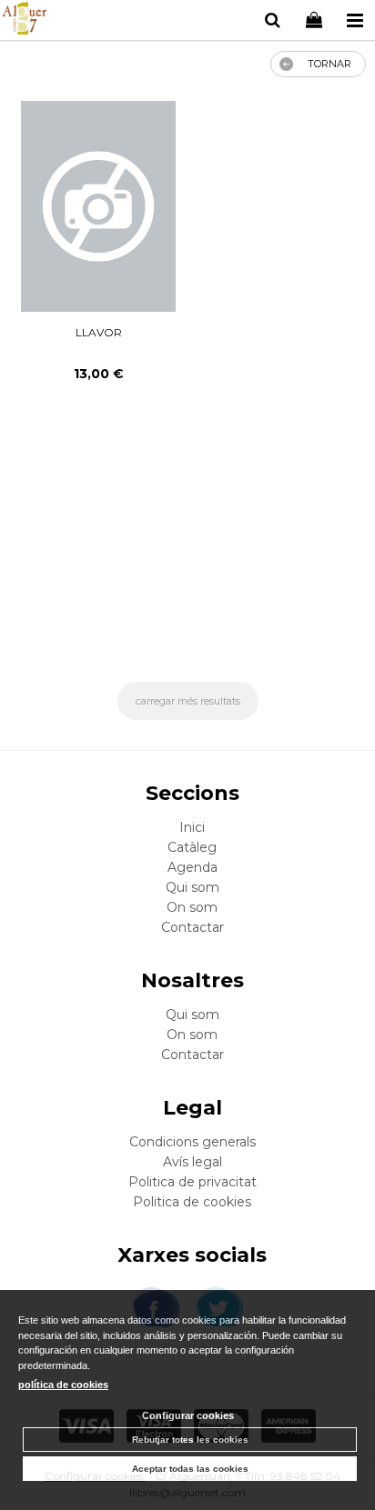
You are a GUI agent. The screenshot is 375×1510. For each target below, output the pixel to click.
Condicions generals (192, 1142)
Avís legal (192, 1162)
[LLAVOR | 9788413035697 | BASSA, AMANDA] (98, 206)
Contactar (192, 927)
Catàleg (192, 847)
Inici (192, 827)
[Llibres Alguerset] (24, 21)
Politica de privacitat (192, 1182)
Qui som (192, 887)
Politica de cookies (192, 1202)
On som (192, 907)
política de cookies (63, 1384)
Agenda (192, 867)
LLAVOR (99, 332)
